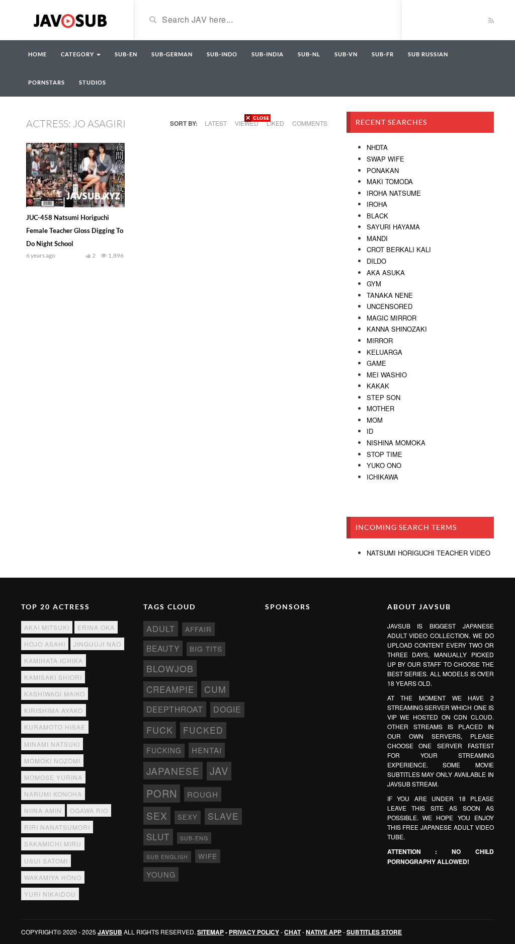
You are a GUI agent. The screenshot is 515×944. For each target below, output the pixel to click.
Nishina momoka (396, 442)
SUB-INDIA (267, 54)
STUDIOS (92, 82)
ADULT (160, 628)
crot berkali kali (399, 249)
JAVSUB (110, 931)
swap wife (385, 159)
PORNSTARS (46, 82)
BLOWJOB (170, 668)
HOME (37, 54)
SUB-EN (126, 54)
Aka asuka (386, 272)
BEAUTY (163, 648)
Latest (216, 123)
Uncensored (389, 306)
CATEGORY (78, 54)
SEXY (188, 817)
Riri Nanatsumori (57, 827)
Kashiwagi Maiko (54, 693)
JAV (219, 770)
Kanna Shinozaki (397, 329)
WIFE (207, 856)
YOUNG (161, 874)
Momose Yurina (53, 777)
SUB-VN (346, 54)
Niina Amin (43, 810)
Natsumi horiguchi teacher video (428, 553)
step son (383, 397)
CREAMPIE (170, 689)
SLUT (158, 836)
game (376, 363)
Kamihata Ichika (53, 660)
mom (375, 420)
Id (370, 431)
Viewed (247, 123)
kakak (378, 385)
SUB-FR (383, 54)
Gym (374, 283)
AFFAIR (198, 629)
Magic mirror (391, 318)
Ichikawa (382, 477)
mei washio (387, 374)
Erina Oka (96, 627)
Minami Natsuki (52, 744)
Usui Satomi (46, 860)
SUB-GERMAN (172, 54)
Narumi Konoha (53, 794)
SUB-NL (309, 54)
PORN (161, 793)
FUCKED (203, 730)
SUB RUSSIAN (428, 54)
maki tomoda (390, 181)
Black (377, 215)
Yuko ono (384, 465)
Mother (380, 408)
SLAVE (223, 816)
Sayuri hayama (393, 226)
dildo (376, 261)
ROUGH (202, 794)
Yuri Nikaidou (50, 894)
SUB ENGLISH (167, 856)
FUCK (159, 730)
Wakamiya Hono (52, 877)
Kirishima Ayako (53, 710)
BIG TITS (206, 649)
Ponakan (383, 170)
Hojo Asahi (44, 644)
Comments (309, 123)
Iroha (377, 204)
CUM (215, 689)
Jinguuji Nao (97, 644)
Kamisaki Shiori (53, 677)
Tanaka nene (390, 295)
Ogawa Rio (89, 810)
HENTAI (207, 750)
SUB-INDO (222, 54)
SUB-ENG (194, 838)
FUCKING (164, 750)
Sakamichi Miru (52, 843)
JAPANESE (173, 770)
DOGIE (227, 709)
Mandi (377, 238)
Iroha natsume (394, 193)
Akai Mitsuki (46, 627)
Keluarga (384, 352)
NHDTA (377, 147)
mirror (380, 340)
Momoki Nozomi (52, 760)
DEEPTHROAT (174, 709)
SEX (156, 815)
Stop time (384, 454)
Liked (275, 123)
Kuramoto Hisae (54, 727)
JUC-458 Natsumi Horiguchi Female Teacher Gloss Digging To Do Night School (74, 230)
